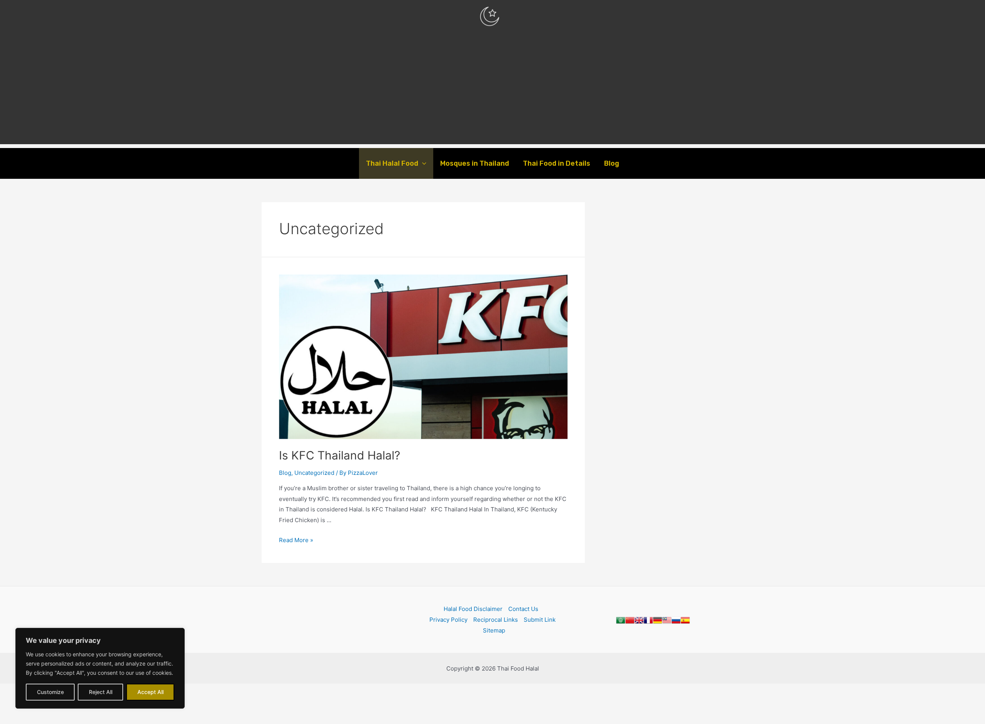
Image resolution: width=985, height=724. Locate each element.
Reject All (100, 692)
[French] (648, 619)
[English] (639, 619)
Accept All (150, 692)
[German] (657, 619)
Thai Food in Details (556, 163)
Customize (50, 692)
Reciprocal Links (495, 619)
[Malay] (666, 619)
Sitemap (494, 630)
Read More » (296, 540)
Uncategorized (314, 472)
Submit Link (540, 619)
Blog (611, 163)
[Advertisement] (492, 90)
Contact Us (523, 608)
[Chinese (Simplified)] (629, 619)
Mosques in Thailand (474, 163)
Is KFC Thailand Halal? (339, 455)
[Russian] (676, 619)
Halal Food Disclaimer (473, 608)
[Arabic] (620, 619)
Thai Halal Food (392, 163)
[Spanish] (685, 619)
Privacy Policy (448, 619)
